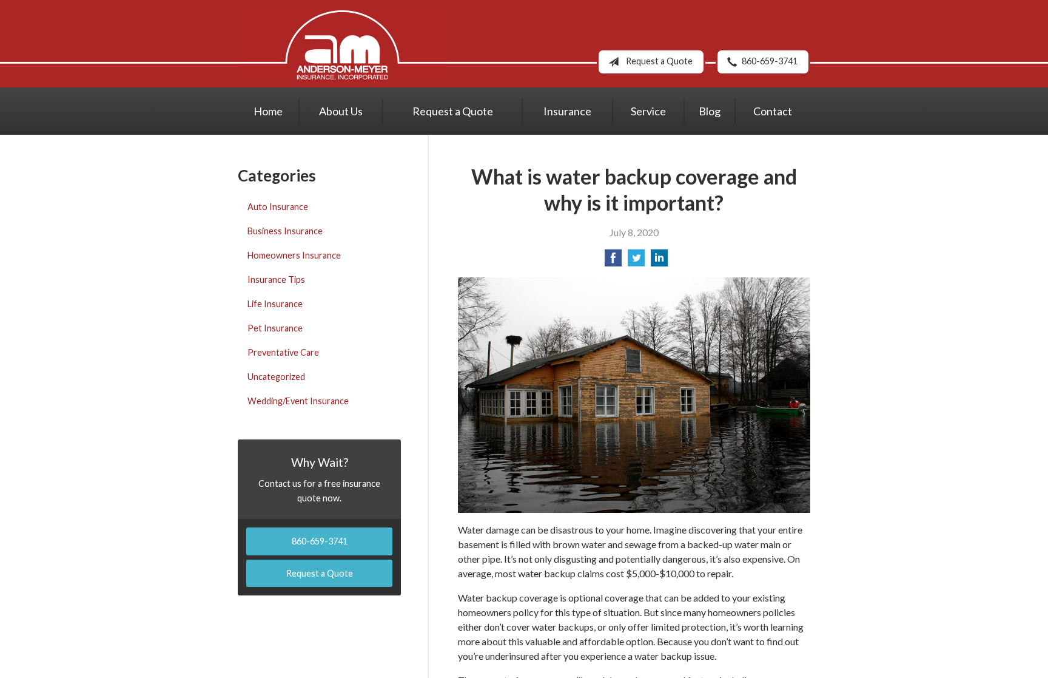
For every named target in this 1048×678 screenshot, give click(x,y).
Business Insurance (285, 231)
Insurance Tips (276, 279)
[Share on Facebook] (613, 261)
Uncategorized (276, 376)
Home (268, 111)
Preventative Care (283, 352)
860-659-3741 (770, 61)
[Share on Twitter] (636, 261)
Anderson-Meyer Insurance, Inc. (342, 45)
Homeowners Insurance (294, 255)
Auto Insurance (277, 207)
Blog (709, 111)
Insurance (567, 111)
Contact (772, 111)
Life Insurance (275, 304)
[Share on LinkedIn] (659, 261)
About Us (341, 111)
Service (648, 111)
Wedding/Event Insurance (298, 401)
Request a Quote (659, 61)
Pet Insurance (275, 328)
